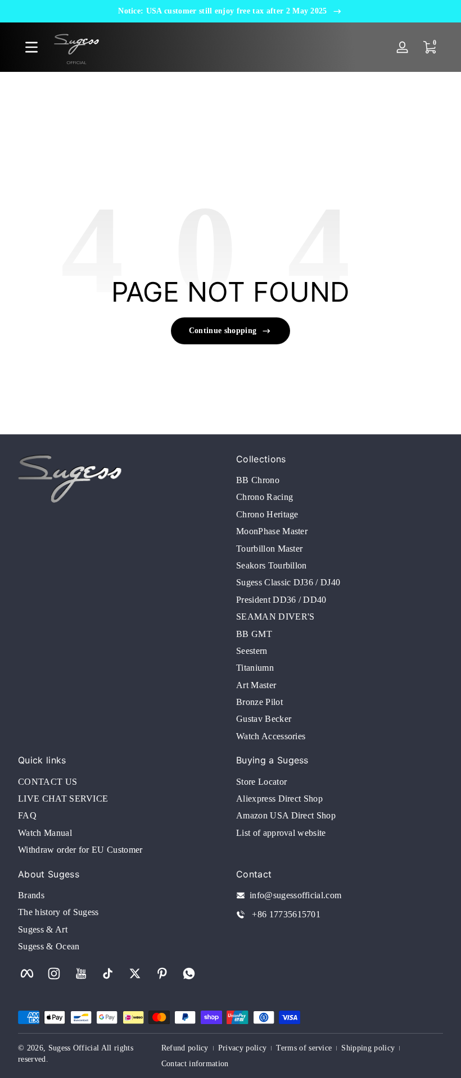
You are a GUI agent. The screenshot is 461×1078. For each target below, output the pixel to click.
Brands (31, 895)
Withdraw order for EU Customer (80, 849)
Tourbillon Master (269, 548)
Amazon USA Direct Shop (286, 815)
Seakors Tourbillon (271, 565)
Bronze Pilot (259, 702)
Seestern (252, 651)
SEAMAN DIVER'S (275, 616)
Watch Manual (45, 833)
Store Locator (261, 781)
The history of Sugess (58, 912)
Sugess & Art (42, 929)
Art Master (256, 685)
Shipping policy (368, 1048)
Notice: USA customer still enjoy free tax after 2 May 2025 (222, 11)
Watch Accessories (270, 736)
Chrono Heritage (267, 514)
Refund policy (185, 1048)
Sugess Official (74, 1048)
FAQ (27, 815)
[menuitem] (339, 480)
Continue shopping (222, 330)
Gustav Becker (263, 719)
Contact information (195, 1063)
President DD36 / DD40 (281, 599)
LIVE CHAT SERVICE (63, 798)
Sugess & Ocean (48, 946)
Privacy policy (242, 1048)
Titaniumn (255, 667)
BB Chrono (257, 480)
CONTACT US (47, 781)
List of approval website (281, 833)
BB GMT (254, 634)
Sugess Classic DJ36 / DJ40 (288, 582)
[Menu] (31, 47)
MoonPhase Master (272, 531)
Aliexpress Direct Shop (279, 798)
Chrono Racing (264, 497)
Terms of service (304, 1048)
